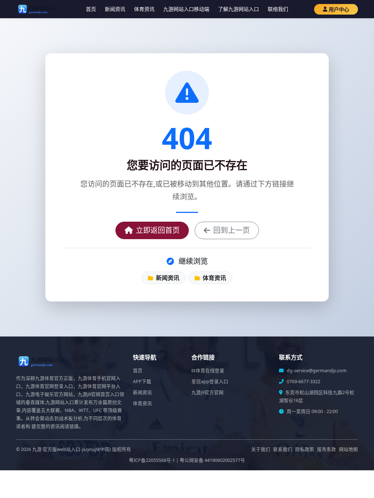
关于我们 (260, 449)
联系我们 (282, 449)
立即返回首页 (158, 230)
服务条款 (326, 449)
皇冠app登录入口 (209, 381)
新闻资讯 (115, 8)
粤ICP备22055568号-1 (152, 460)
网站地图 (348, 449)
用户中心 (339, 9)
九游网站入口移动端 (186, 8)
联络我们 (278, 8)
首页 (91, 8)
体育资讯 (144, 8)
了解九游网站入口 (238, 8)
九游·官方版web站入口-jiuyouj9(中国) (71, 449)
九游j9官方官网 (207, 392)
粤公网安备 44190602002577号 (212, 460)
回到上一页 (231, 230)
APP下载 (142, 381)
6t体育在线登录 (207, 370)
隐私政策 (304, 449)
